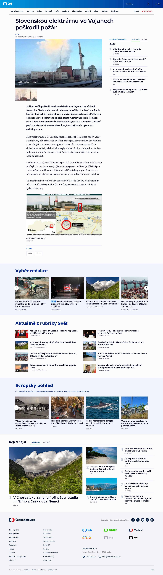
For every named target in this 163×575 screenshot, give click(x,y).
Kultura (105, 11)
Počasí (88, 11)
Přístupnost (52, 570)
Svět (57, 11)
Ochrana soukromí (38, 570)
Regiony (65, 11)
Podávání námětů (50, 552)
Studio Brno (48, 537)
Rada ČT (46, 545)
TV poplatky (14, 537)
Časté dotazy (48, 556)
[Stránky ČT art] (108, 537)
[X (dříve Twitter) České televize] (147, 520)
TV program (14, 530)
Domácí (48, 11)
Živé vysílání (14, 533)
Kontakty (47, 560)
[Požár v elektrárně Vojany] (64, 215)
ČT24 (17, 34)
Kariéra (46, 549)
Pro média (47, 530)
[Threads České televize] (152, 520)
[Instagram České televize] (133, 520)
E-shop (12, 552)
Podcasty (115, 11)
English (26, 570)
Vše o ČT (12, 560)
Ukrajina (30, 11)
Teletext (12, 541)
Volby (39, 11)
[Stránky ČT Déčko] (86, 537)
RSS (152, 570)
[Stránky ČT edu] (133, 537)
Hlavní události (17, 11)
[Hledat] (148, 4)
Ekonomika (77, 11)
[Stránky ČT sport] (110, 530)
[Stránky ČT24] (87, 530)
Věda (96, 11)
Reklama (47, 533)
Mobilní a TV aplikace (17, 556)
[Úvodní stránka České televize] (22, 520)
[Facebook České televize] (138, 520)
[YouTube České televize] (143, 520)
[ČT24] (7, 3)
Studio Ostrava (49, 541)
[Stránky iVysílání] (136, 530)
